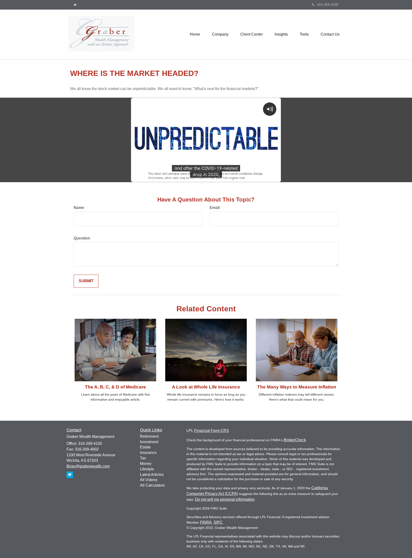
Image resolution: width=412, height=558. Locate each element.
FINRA (206, 522)
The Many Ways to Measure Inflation (296, 386)
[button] (220, 34)
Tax (143, 458)
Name (79, 208)
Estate (145, 447)
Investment (149, 442)
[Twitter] (75, 4)
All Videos (148, 480)
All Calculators (152, 485)
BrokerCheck (295, 440)
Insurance (148, 453)
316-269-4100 (327, 4)
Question (82, 238)
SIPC (218, 522)
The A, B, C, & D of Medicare (115, 386)
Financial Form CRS (211, 431)
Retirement (149, 436)
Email (215, 208)
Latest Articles (152, 475)
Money (145, 464)
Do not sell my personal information (225, 499)
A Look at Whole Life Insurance (206, 386)
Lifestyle (147, 469)
